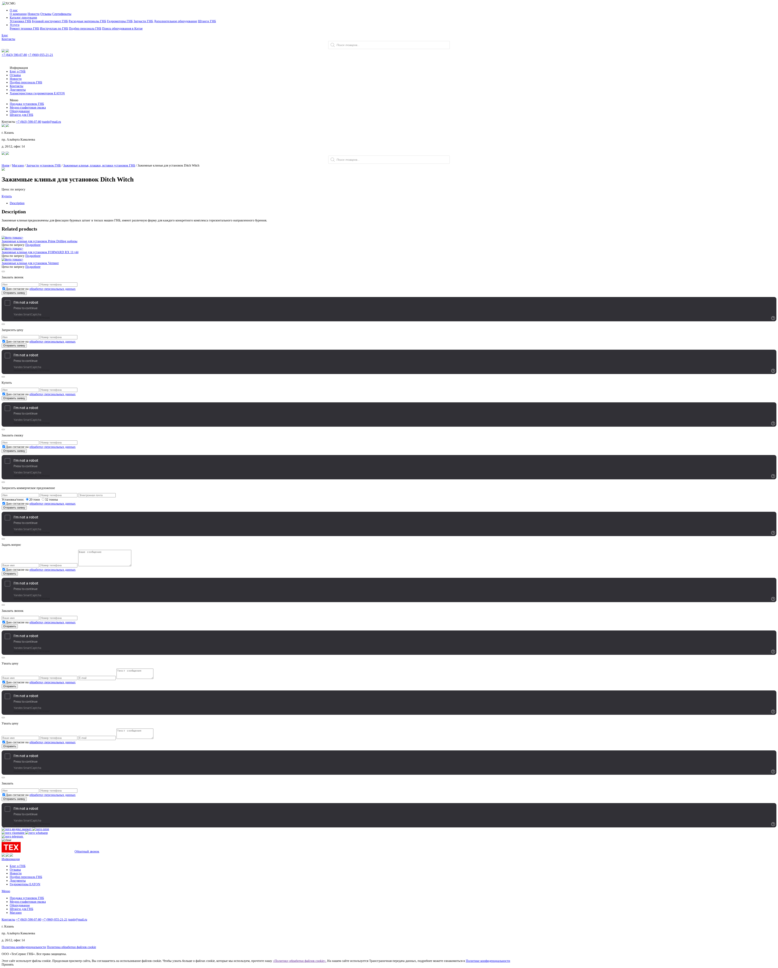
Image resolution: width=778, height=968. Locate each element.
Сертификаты (61, 14)
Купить (7, 196)
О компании (18, 14)
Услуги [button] (14, 25)
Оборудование (20, 111)
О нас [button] (14, 10)
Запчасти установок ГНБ (43, 165)
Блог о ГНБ (18, 71)
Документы (18, 89)
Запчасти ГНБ (143, 21)
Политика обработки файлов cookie (71, 947)
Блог (5, 35)
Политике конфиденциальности (488, 961)
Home (6, 165)
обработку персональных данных (52, 289)
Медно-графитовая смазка (28, 107)
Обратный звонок (87, 851)
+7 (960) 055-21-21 (40, 55)
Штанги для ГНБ (21, 114)
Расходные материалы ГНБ (87, 21)
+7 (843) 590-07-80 (14, 55)
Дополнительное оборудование (175, 21)
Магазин (18, 165)
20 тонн (35, 499)
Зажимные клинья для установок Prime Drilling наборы (39, 241)
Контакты (8, 39)
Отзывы (45, 14)
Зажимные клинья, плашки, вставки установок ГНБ (99, 165)
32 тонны (51, 499)
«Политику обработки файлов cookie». (299, 961)
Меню (6, 891)
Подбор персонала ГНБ (85, 28)
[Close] (3, 271)
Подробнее (33, 245)
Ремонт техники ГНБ (24, 28)
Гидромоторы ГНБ (120, 21)
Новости (34, 14)
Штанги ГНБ (207, 21)
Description (17, 203)
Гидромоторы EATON (25, 884)
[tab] (393, 203)
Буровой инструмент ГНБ (50, 21)
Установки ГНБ (20, 21)
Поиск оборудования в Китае (122, 28)
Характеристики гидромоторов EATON (37, 93)
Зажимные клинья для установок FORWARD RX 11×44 (40, 252)
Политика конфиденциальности (24, 947)
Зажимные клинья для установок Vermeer (30, 263)
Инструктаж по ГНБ (54, 28)
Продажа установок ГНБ (27, 104)
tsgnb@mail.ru (51, 121)
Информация (11, 859)
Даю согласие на (41, 289)
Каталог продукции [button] (23, 17)
